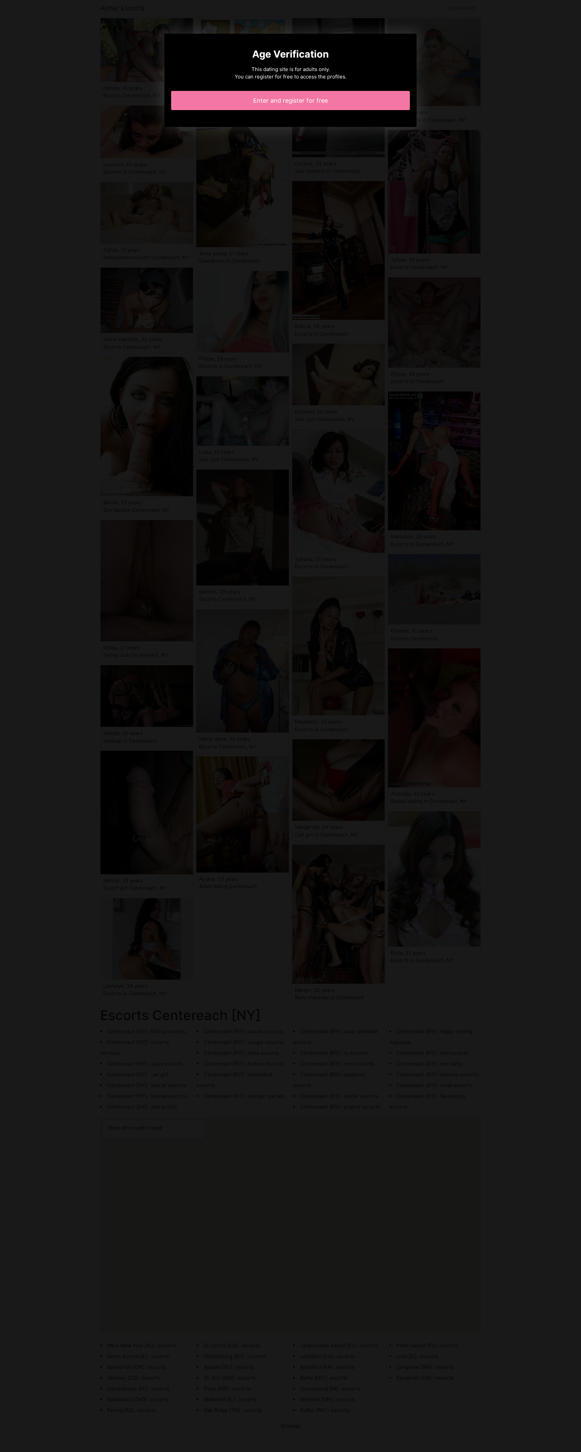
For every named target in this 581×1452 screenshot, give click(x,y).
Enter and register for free (290, 100)
